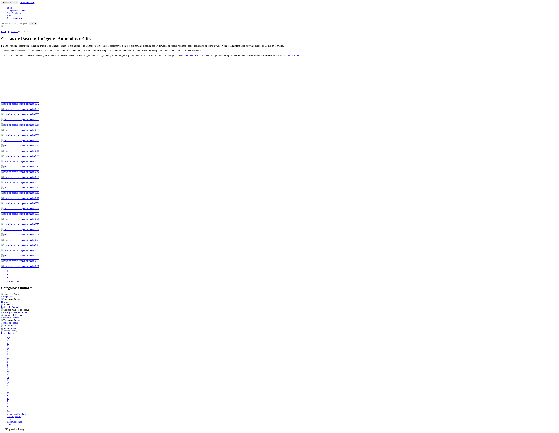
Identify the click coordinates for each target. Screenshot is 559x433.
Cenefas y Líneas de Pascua (14, 312)
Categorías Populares (16, 10)
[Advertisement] (88, 79)
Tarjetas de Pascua (9, 323)
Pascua (14, 31)
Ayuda (10, 15)
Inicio (9, 8)
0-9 (8, 338)
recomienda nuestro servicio (194, 55)
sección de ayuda (291, 55)
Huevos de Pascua (9, 302)
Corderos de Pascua (10, 317)
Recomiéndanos (14, 18)
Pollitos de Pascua (9, 307)
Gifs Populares (14, 13)
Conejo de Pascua (9, 296)
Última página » (14, 281)
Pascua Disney (8, 333)
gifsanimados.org (27, 2)
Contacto (11, 424)
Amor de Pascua (8, 328)
